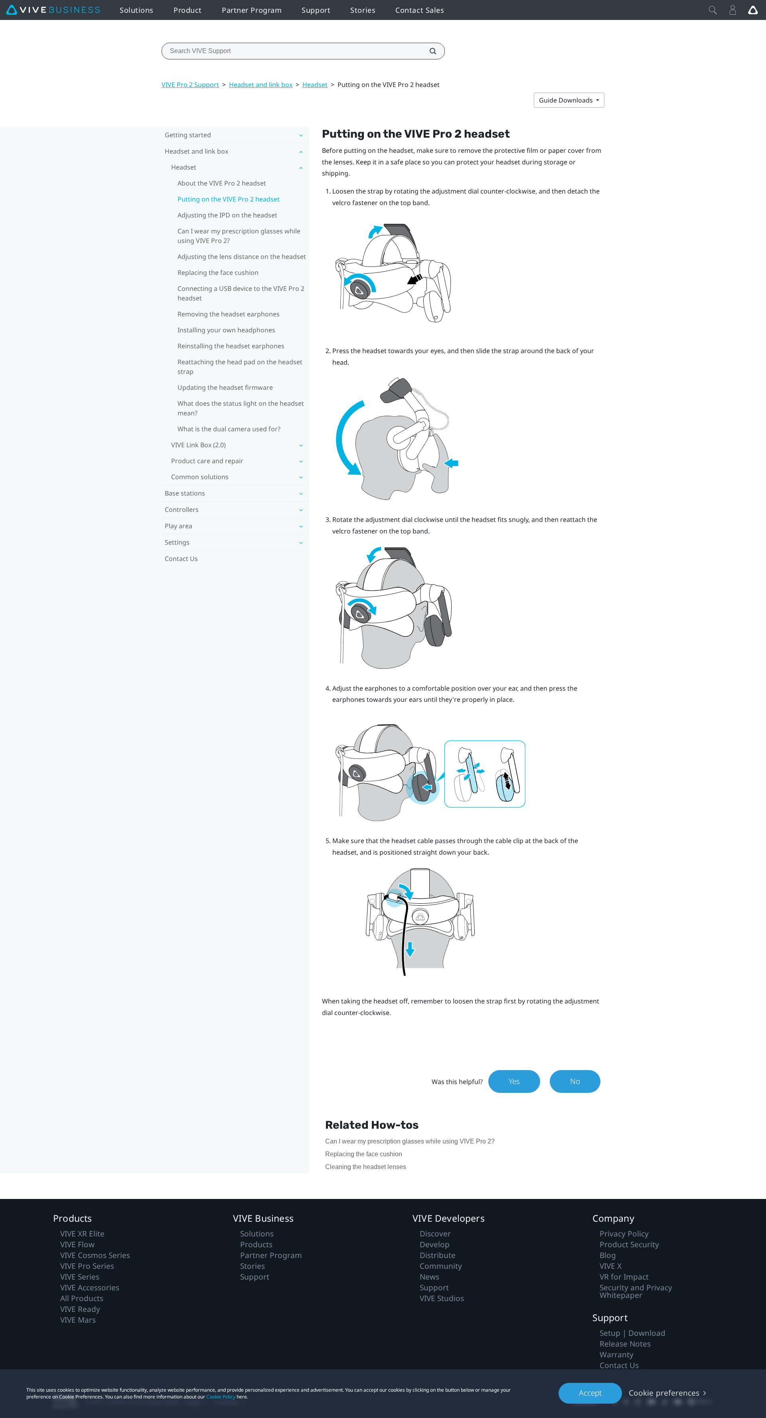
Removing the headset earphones (229, 314)
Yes (514, 1081)
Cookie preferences (664, 1393)
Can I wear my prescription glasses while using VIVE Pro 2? (239, 236)
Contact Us (181, 558)
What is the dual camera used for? (229, 429)
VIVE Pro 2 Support (190, 84)
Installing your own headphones (226, 330)
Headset (315, 84)
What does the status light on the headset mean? (241, 408)
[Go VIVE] (753, 10)
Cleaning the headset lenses (365, 1166)
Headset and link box (260, 84)
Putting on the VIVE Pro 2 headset (229, 199)
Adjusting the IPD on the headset (227, 215)
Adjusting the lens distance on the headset (242, 256)
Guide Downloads (566, 100)
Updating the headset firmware (225, 387)
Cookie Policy (220, 1396)
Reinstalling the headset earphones (231, 346)
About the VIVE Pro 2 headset (222, 183)
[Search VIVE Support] (428, 51)
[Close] (713, 10)
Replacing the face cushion (218, 272)
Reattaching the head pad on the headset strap (240, 366)
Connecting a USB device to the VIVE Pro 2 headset (241, 293)
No (575, 1081)
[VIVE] (53, 10)
